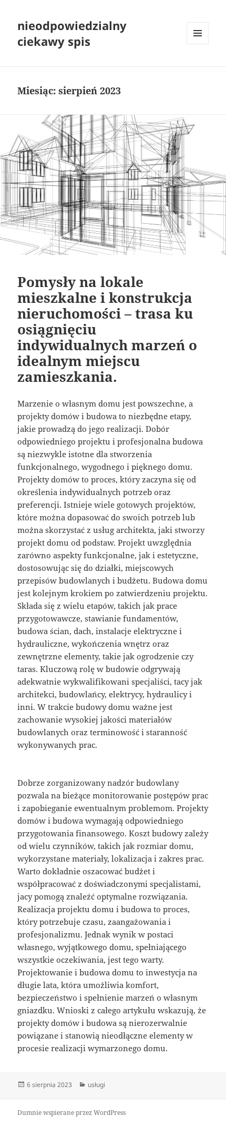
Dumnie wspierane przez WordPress (71, 1112)
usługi (96, 1084)
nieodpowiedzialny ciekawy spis (72, 33)
